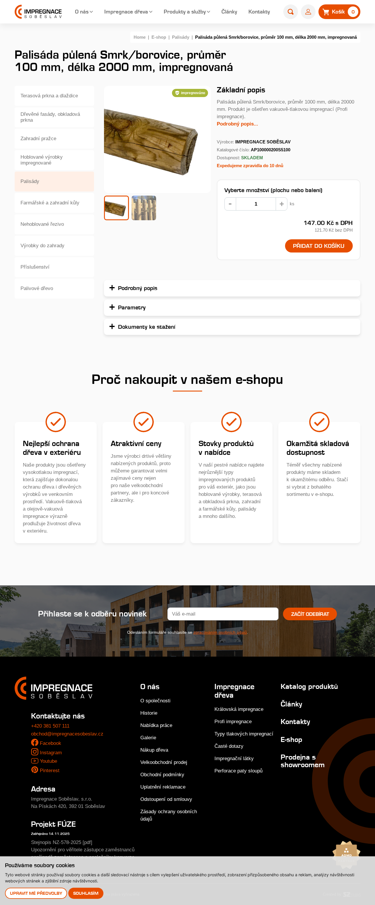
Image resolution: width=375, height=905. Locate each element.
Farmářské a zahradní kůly (50, 203)
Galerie (148, 737)
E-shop (158, 37)
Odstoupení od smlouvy (166, 799)
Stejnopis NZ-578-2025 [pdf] (61, 842)
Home (140, 37)
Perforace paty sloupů (238, 771)
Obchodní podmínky (162, 774)
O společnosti (155, 701)
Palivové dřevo (37, 288)
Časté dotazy (228, 746)
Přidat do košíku (319, 246)
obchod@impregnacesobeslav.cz (67, 734)
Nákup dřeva (154, 750)
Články (229, 12)
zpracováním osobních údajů (220, 632)
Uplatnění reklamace (162, 787)
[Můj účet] (308, 11)
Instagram (51, 752)
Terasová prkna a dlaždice (49, 96)
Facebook (50, 743)
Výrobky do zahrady (42, 245)
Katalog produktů (309, 686)
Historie (148, 713)
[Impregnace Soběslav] (38, 12)
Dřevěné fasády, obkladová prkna (50, 117)
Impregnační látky (234, 758)
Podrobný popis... (237, 124)
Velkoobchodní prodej (163, 762)
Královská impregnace (238, 709)
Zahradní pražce (38, 138)
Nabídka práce (156, 725)
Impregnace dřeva (126, 12)
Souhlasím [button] (85, 893)
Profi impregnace (233, 721)
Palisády (180, 37)
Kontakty (259, 12)
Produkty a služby (185, 12)
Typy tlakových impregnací (243, 734)
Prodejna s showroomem (303, 761)
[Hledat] (290, 11)
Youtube (48, 761)
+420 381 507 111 (50, 726)
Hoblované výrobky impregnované (42, 160)
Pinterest (49, 770)
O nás (81, 12)
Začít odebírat (310, 614)
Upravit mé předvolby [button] (36, 893)
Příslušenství (35, 267)
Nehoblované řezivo (42, 224)
